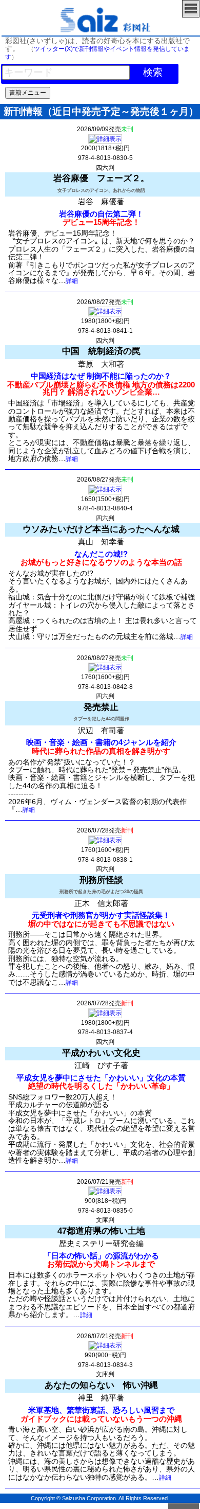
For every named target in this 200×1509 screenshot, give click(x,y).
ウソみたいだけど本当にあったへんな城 (101, 529)
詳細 (72, 281)
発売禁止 (101, 707)
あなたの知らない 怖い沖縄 (101, 1385)
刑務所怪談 (101, 880)
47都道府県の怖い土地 (101, 1231)
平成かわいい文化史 (101, 1053)
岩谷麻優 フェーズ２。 (101, 178)
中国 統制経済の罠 (101, 351)
